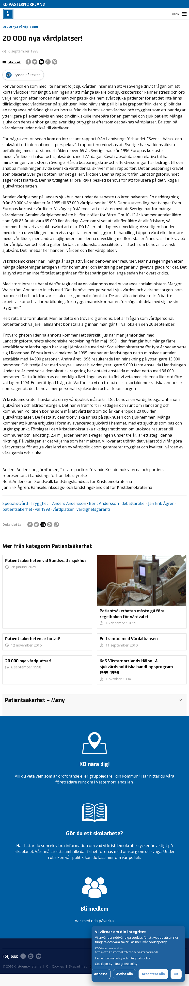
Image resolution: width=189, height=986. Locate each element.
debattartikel (133, 503)
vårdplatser (63, 509)
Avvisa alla (124, 974)
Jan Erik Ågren (161, 503)
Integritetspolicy (126, 964)
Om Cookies (55, 966)
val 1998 (42, 509)
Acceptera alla (153, 974)
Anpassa (100, 974)
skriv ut (14, 62)
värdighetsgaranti (93, 509)
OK (176, 974)
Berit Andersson (104, 503)
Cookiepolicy (103, 964)
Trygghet (39, 503)
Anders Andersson (69, 503)
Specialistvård (15, 503)
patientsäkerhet (17, 509)
